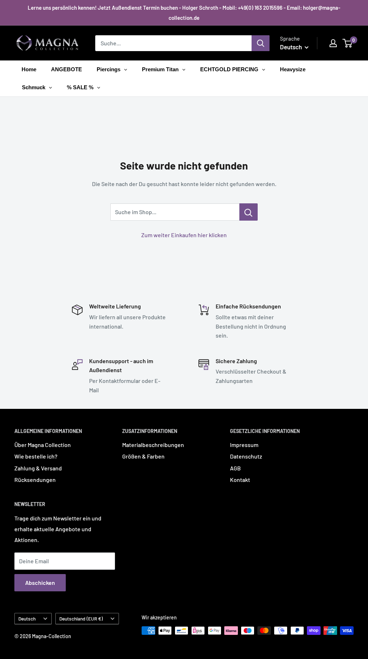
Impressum (244, 444)
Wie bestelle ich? (36, 456)
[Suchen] (261, 43)
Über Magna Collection (42, 444)
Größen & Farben (143, 456)
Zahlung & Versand (38, 468)
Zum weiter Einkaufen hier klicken (184, 234)
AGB (235, 468)
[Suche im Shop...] (248, 212)
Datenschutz (246, 456)
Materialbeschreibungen (153, 444)
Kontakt (240, 479)
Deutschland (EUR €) (81, 618)
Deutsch (27, 618)
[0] (347, 43)
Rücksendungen (35, 479)
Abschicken (40, 582)
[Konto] (333, 43)
